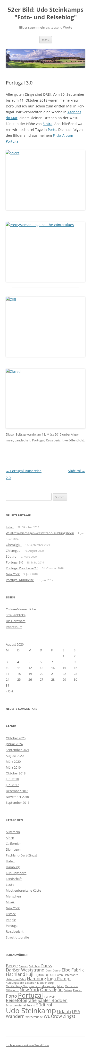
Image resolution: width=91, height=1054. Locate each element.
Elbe (66, 970)
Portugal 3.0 (14, 562)
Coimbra (34, 966)
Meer (60, 986)
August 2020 (15, 755)
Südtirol (76, 471)
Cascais (23, 966)
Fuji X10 (49, 975)
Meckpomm (48, 986)
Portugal (38, 440)
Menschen (13, 896)
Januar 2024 (14, 744)
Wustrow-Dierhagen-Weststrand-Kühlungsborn (40, 533)
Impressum (14, 627)
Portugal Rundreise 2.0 (22, 568)
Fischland (15, 974)
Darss (46, 966)
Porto (52, 129)
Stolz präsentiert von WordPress (27, 1045)
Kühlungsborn (16, 873)
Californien (13, 843)
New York (13, 574)
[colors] (45, 180)
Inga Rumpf (59, 978)
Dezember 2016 (17, 791)
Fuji (29, 974)
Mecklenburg (45, 982)
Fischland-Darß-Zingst (21, 855)
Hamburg (13, 867)
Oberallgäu (14, 545)
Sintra (47, 123)
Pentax (77, 990)
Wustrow (53, 1016)
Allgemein (13, 832)
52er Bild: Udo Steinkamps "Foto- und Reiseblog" (45, 13)
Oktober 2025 (15, 738)
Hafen (10, 861)
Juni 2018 (12, 779)
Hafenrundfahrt (16, 979)
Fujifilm (39, 975)
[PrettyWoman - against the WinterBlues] (45, 252)
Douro (56, 970)
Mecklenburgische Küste (23, 890)
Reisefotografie (21, 1000)
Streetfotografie (17, 937)
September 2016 (17, 802)
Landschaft (23, 440)
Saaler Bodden (52, 1000)
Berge (12, 966)
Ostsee (11, 914)
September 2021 (17, 750)
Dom (48, 970)
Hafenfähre (71, 975)
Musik (10, 902)
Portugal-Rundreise (20, 580)
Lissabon (30, 982)
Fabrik (77, 970)
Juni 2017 (12, 785)
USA (76, 1011)
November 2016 (17, 796)
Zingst (69, 1016)
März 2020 (13, 761)
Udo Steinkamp (31, 1010)
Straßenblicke (15, 615)
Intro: (10, 527)
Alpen (10, 837)
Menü (45, 40)
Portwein (50, 996)
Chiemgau (13, 550)
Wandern (15, 1016)
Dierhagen (13, 849)
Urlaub (64, 1011)
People (11, 920)
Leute (10, 884)
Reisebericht (55, 440)
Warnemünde (34, 1017)
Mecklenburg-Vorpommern (23, 986)
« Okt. (10, 691)
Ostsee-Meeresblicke (21, 609)
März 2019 (13, 767)
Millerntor (12, 990)
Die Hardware (15, 621)
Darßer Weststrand (25, 970)
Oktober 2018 (15, 773)
